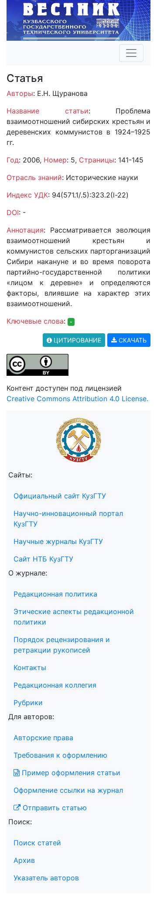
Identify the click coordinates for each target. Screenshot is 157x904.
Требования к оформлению (60, 755)
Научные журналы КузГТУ (58, 541)
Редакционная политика (55, 594)
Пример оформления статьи (70, 772)
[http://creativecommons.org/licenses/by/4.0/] (37, 364)
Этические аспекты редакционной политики (74, 616)
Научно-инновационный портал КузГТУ (68, 518)
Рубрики (28, 702)
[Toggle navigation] (131, 53)
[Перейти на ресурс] (78, 19)
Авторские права (43, 737)
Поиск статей (37, 842)
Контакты (30, 667)
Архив (24, 860)
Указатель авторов (46, 877)
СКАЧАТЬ (132, 340)
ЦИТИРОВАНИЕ (76, 340)
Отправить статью (53, 807)
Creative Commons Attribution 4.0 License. (77, 398)
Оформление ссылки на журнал (68, 790)
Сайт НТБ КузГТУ (43, 558)
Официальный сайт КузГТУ (60, 495)
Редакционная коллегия (55, 685)
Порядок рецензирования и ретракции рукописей (62, 644)
